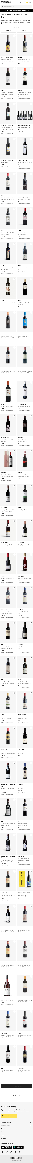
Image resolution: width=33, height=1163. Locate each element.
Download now (25, 10)
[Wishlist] (23, 2)
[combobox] (17, 6)
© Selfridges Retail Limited (16, 1160)
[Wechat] (15, 1152)
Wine (25, 14)
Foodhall (9, 14)
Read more (4, 24)
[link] (8, 60)
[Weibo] (19, 1152)
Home (2, 14)
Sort (23, 30)
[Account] (20, 2)
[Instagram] (7, 1152)
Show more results (16, 1086)
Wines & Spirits (18, 14)
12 (24, 1091)
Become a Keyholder (7, 1116)
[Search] (3, 6)
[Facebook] (2, 1152)
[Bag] (26, 2)
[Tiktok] (11, 1152)
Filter (7, 30)
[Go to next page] (30, 1091)
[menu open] (30, 2)
